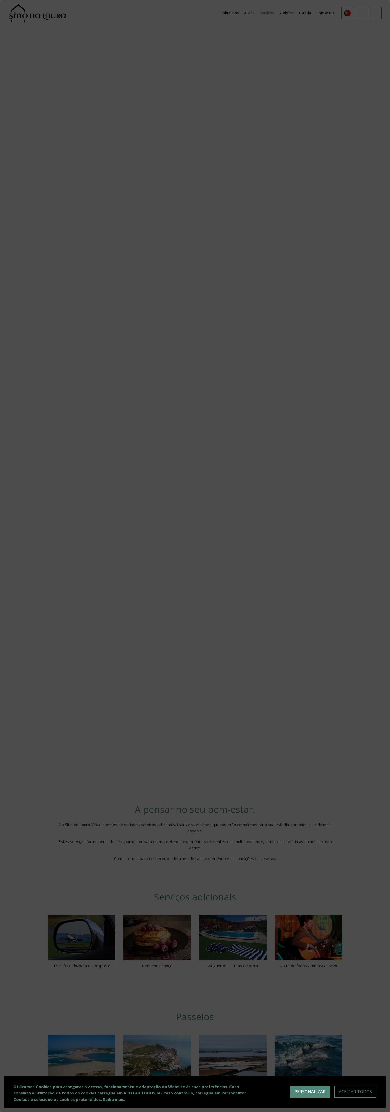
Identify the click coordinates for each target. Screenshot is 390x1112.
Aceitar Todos (355, 1091)
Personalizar (310, 1091)
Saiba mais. (114, 1099)
